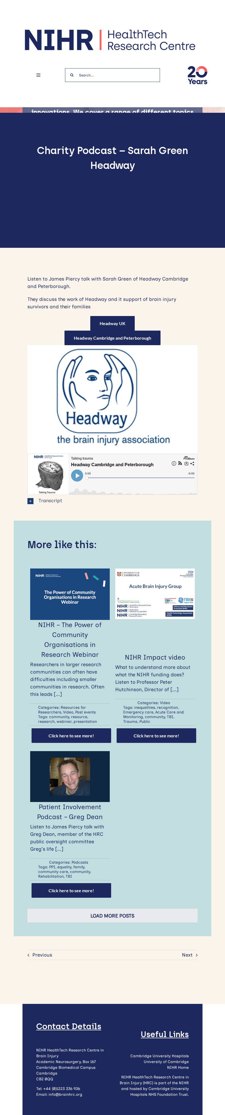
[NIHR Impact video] (155, 572)
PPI (52, 867)
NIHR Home (178, 1067)
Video (68, 712)
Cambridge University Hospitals (159, 1056)
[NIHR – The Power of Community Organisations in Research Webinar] (70, 572)
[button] (112, 501)
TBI (170, 717)
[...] (58, 694)
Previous (42, 955)
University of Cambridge (166, 1061)
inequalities (144, 707)
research (46, 721)
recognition (167, 707)
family (78, 867)
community (59, 717)
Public (144, 721)
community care (53, 871)
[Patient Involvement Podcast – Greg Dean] (70, 755)
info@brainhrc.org (65, 1094)
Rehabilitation (51, 876)
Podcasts (80, 862)
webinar (64, 721)
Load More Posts (112, 916)
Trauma (130, 721)
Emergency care (138, 712)
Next (187, 955)
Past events (85, 712)
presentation (85, 721)
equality (64, 867)
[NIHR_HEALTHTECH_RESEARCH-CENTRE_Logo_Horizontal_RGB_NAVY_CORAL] (109, 31)
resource (79, 717)
